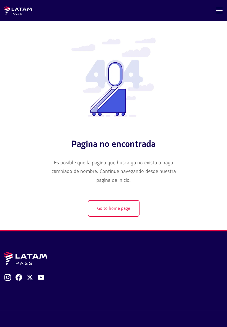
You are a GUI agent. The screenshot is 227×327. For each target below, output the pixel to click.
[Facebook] (19, 277)
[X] (30, 277)
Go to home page (113, 208)
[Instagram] (7, 277)
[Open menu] (219, 11)
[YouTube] (41, 277)
